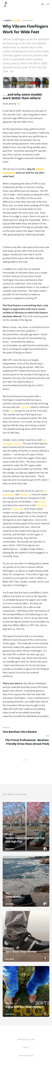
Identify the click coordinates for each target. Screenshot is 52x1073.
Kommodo (16, 508)
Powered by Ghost (26, 1055)
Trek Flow (25, 407)
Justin (8, 20)
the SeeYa (25, 494)
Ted (18, 103)
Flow (11, 410)
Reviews (16, 20)
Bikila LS (42, 501)
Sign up (26, 1047)
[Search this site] (43, 4)
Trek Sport (41, 505)
